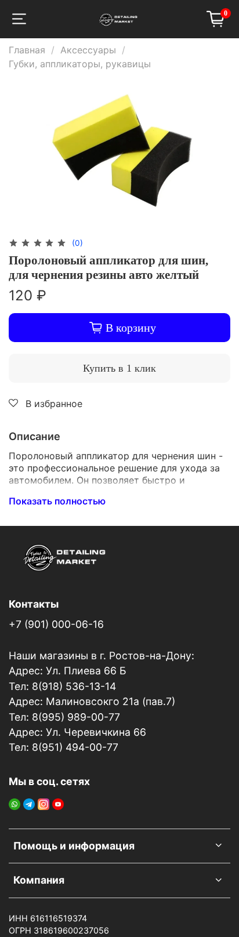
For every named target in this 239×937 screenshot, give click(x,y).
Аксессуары (88, 50)
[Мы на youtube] (58, 803)
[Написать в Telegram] (29, 803)
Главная (27, 50)
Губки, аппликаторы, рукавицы (80, 64)
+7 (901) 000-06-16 (56, 624)
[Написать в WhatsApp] (14, 803)
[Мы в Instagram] (43, 803)
